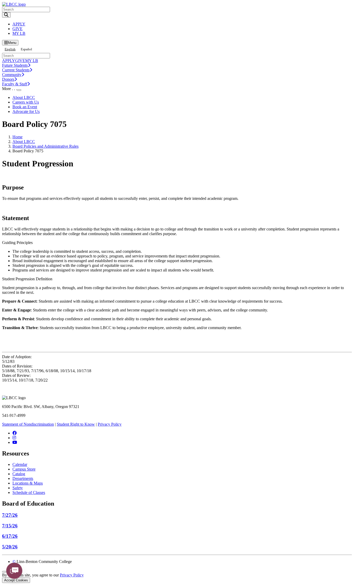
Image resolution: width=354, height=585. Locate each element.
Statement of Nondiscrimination (28, 424)
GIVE (17, 28)
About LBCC (23, 97)
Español (26, 49)
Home (17, 137)
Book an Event (24, 107)
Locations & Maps (27, 483)
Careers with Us (25, 102)
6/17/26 (10, 536)
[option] (26, 49)
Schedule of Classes (28, 492)
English (10, 49)
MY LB (18, 33)
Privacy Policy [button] (72, 575)
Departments (22, 478)
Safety (17, 488)
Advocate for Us (26, 111)
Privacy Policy (110, 424)
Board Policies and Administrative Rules (45, 146)
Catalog (18, 474)
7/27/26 (10, 515)
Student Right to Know (76, 424)
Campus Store (24, 469)
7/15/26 (10, 525)
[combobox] (10, 49)
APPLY (18, 24)
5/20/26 (10, 546)
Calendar (19, 464)
